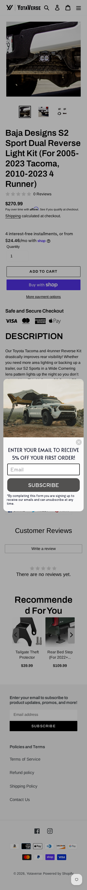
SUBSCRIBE (43, 484)
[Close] (79, 442)
